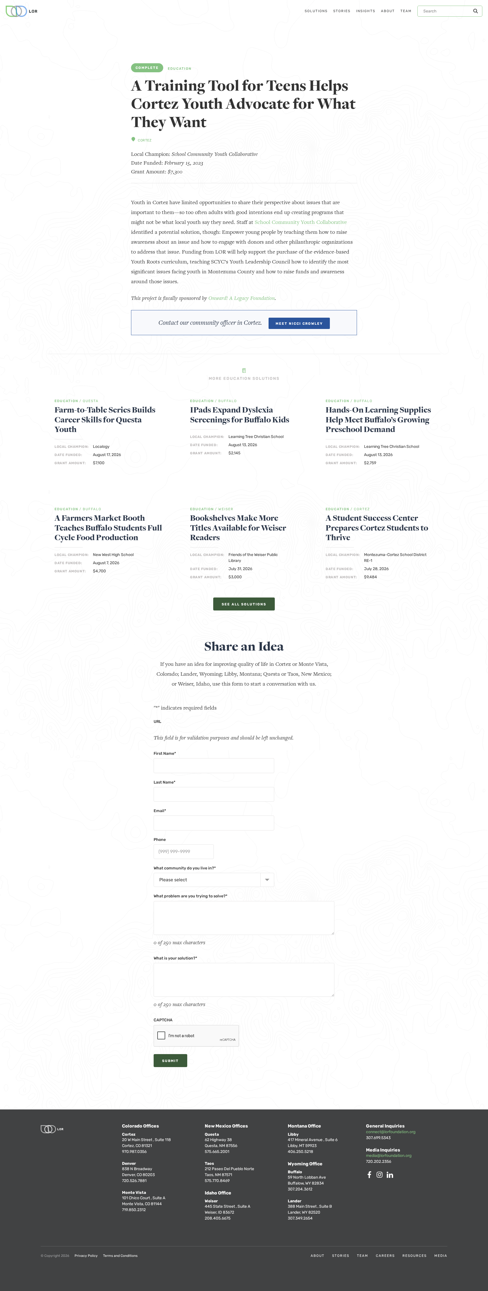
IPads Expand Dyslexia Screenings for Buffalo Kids (239, 415)
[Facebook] (370, 1176)
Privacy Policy (86, 1256)
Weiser (226, 509)
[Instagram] (380, 1176)
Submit (170, 1061)
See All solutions (244, 604)
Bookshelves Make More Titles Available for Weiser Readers (238, 528)
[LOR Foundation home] (21, 11)
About (317, 1256)
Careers (385, 1256)
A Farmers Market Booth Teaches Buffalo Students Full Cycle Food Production (108, 528)
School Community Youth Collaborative (301, 222)
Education (179, 69)
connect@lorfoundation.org (390, 1131)
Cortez (145, 140)
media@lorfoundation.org (388, 1155)
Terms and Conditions (120, 1256)
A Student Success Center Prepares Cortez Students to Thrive (377, 528)
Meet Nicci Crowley (299, 324)
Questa (91, 401)
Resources (414, 1256)
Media (440, 1256)
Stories (340, 1256)
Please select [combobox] (173, 879)
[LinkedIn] (390, 1176)
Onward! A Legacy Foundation (241, 298)
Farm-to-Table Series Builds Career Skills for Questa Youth (105, 420)
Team (362, 1256)
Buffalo (227, 401)
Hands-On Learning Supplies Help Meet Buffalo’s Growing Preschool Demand (378, 420)
